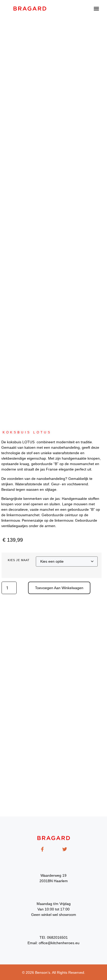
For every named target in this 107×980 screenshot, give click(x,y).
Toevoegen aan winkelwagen (59, 588)
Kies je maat (19, 560)
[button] (96, 8)
